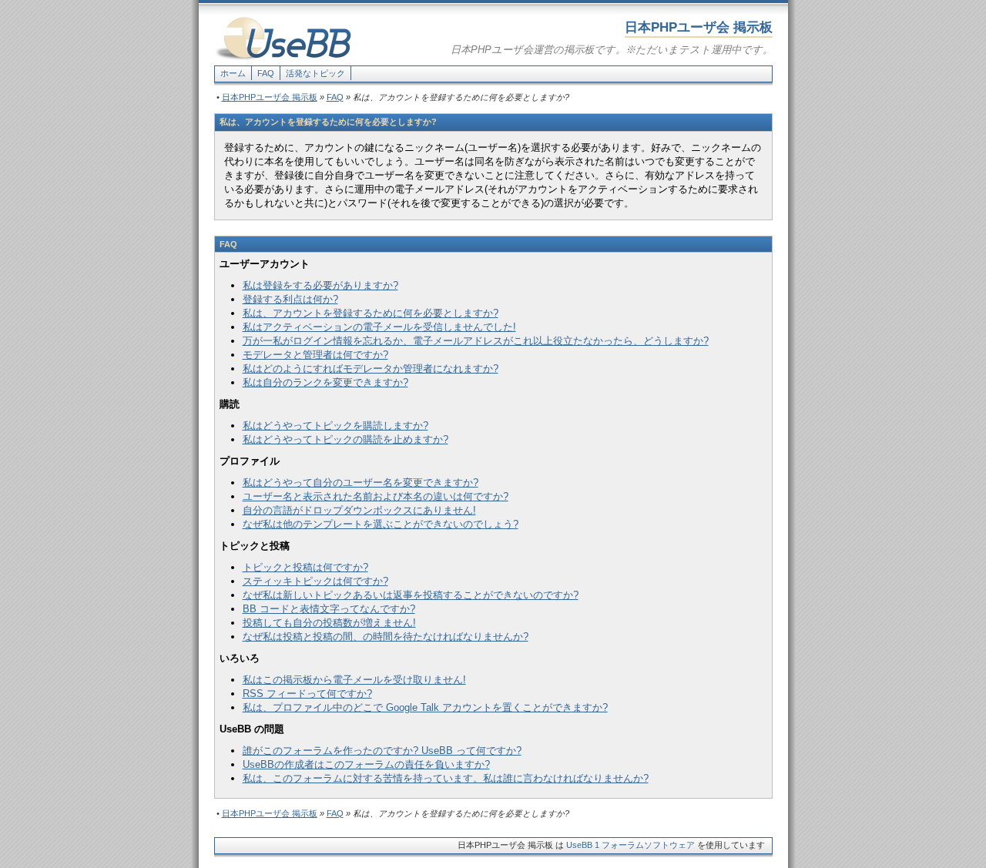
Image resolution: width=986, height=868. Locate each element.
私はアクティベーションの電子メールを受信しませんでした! (379, 327)
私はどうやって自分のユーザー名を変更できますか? (360, 482)
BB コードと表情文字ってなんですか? (329, 609)
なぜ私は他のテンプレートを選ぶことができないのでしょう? (380, 524)
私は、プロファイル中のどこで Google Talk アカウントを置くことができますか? (425, 707)
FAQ (265, 73)
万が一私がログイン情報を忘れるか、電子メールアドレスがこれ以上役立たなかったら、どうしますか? (476, 341)
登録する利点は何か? (290, 299)
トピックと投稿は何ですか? (305, 567)
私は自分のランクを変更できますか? (325, 382)
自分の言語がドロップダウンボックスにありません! (359, 510)
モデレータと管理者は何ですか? (315, 354)
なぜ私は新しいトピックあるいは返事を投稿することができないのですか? (411, 595)
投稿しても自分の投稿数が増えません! (329, 622)
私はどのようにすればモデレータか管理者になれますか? (370, 368)
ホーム (233, 73)
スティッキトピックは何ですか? (315, 581)
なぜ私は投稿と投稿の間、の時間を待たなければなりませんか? (385, 636)
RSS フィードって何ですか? (307, 693)
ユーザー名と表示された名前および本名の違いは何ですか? (375, 496)
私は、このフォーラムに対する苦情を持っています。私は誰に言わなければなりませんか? (446, 778)
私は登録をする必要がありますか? (320, 285)
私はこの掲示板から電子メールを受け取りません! (354, 679)
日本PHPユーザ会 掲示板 (269, 97)
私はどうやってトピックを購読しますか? (335, 425)
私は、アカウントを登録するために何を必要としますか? (370, 313)
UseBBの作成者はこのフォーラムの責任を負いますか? (366, 764)
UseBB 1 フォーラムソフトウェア (630, 845)
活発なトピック (315, 73)
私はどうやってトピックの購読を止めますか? (345, 439)
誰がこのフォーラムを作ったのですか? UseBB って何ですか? (382, 750)
